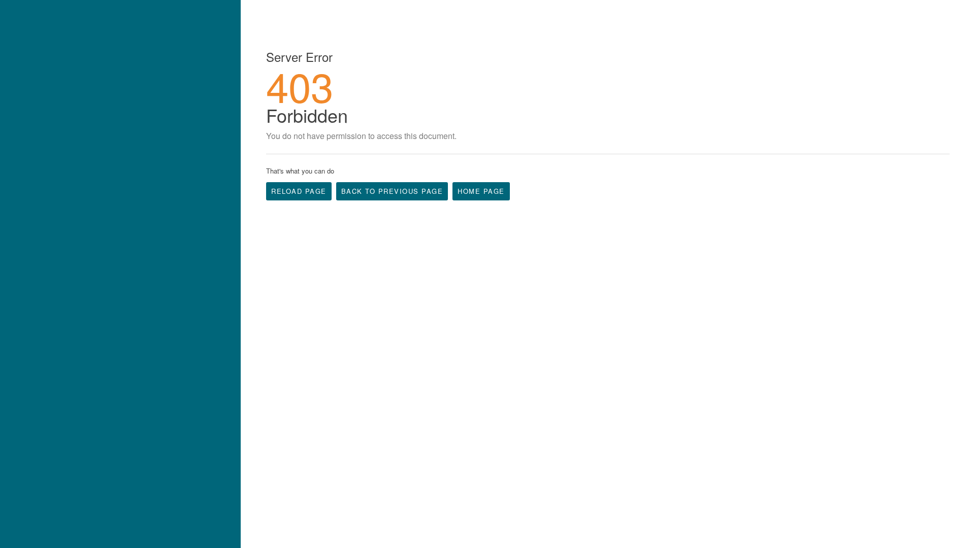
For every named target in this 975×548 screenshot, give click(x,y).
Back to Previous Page (392, 191)
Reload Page (299, 191)
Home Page (481, 191)
